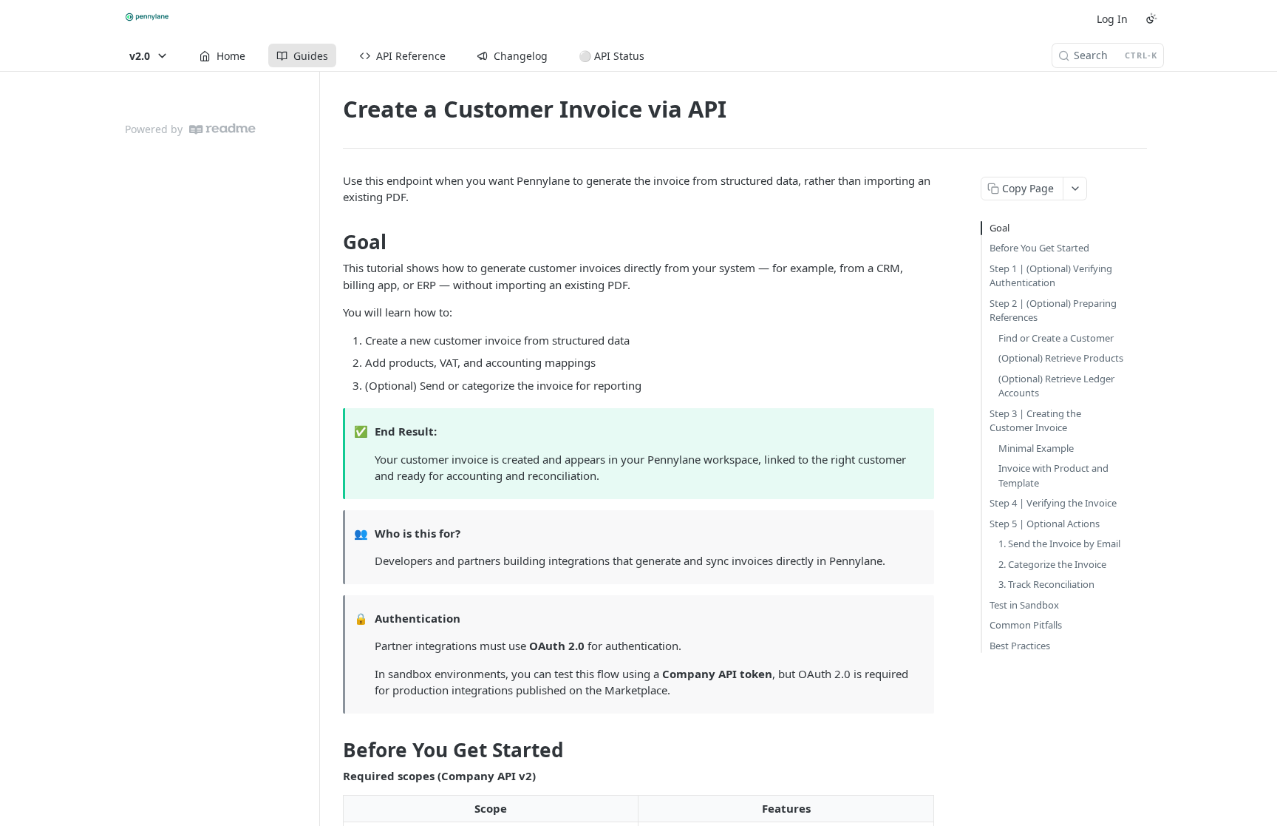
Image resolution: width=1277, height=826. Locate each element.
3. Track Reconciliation (1046, 584)
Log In (1112, 19)
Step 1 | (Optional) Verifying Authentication (1051, 276)
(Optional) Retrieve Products (1060, 358)
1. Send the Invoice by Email (1059, 543)
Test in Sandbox (1024, 605)
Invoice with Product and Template (1053, 475)
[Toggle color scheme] (1151, 18)
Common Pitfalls (1026, 625)
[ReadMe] (222, 129)
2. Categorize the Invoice (1052, 564)
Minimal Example (1036, 448)
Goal (999, 227)
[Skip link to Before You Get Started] (333, 750)
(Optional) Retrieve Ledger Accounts (1056, 386)
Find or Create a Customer (1056, 338)
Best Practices (1020, 645)
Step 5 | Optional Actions (1045, 523)
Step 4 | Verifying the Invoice (1053, 503)
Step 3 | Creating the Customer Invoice (1035, 421)
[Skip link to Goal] (333, 242)
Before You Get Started (1039, 247)
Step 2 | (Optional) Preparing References (1053, 311)
